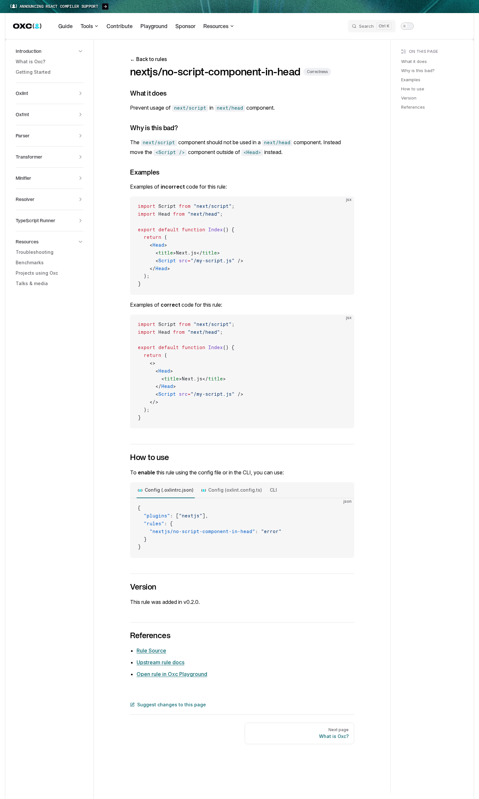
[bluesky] (437, 26)
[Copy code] (343, 206)
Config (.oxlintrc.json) (169, 490)
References (413, 107)
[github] (460, 26)
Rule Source (151, 650)
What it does (414, 61)
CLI (273, 490)
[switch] (407, 26)
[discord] (448, 26)
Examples (410, 79)
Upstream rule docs (160, 662)
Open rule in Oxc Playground (172, 674)
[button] (49, 51)
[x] (425, 26)
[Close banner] (470, 6)
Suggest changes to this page (171, 704)
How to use (412, 88)
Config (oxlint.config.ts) (235, 490)
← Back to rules (148, 59)
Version (408, 97)
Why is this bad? (418, 70)
